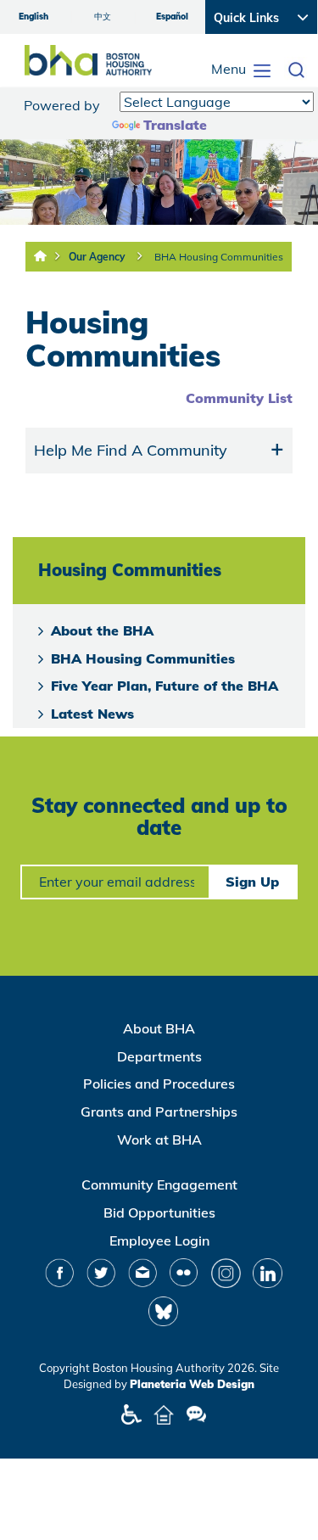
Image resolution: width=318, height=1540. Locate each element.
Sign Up (252, 881)
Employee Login (159, 1240)
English (33, 16)
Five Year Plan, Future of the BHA (164, 685)
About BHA (159, 1028)
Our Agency (97, 256)
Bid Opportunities (159, 1212)
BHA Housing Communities (218, 256)
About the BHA (102, 630)
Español (172, 16)
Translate (175, 124)
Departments (159, 1056)
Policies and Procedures (159, 1083)
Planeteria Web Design (192, 1384)
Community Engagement (159, 1184)
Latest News (92, 713)
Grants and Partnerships (159, 1111)
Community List (239, 397)
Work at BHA (159, 1139)
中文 (102, 16)
